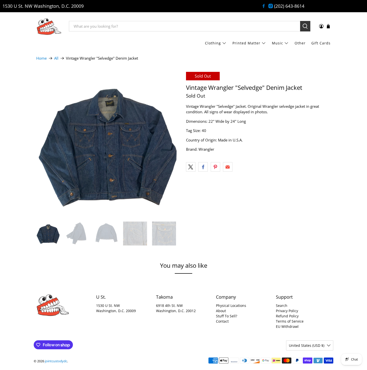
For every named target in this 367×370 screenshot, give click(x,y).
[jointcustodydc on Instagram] (270, 6)
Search (281, 305)
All (56, 58)
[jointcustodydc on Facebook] (263, 6)
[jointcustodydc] (48, 26)
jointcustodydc (56, 361)
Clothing (213, 43)
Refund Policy (287, 316)
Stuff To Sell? (226, 316)
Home (41, 58)
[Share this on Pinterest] (215, 167)
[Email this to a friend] (227, 167)
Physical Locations (231, 305)
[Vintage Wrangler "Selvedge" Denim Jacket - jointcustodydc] (108, 144)
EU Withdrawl (287, 326)
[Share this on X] (190, 167)
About (221, 310)
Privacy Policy (287, 310)
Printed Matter (246, 43)
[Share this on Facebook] (203, 167)
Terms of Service (290, 321)
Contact (222, 321)
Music (277, 43)
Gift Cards (321, 43)
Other (300, 43)
